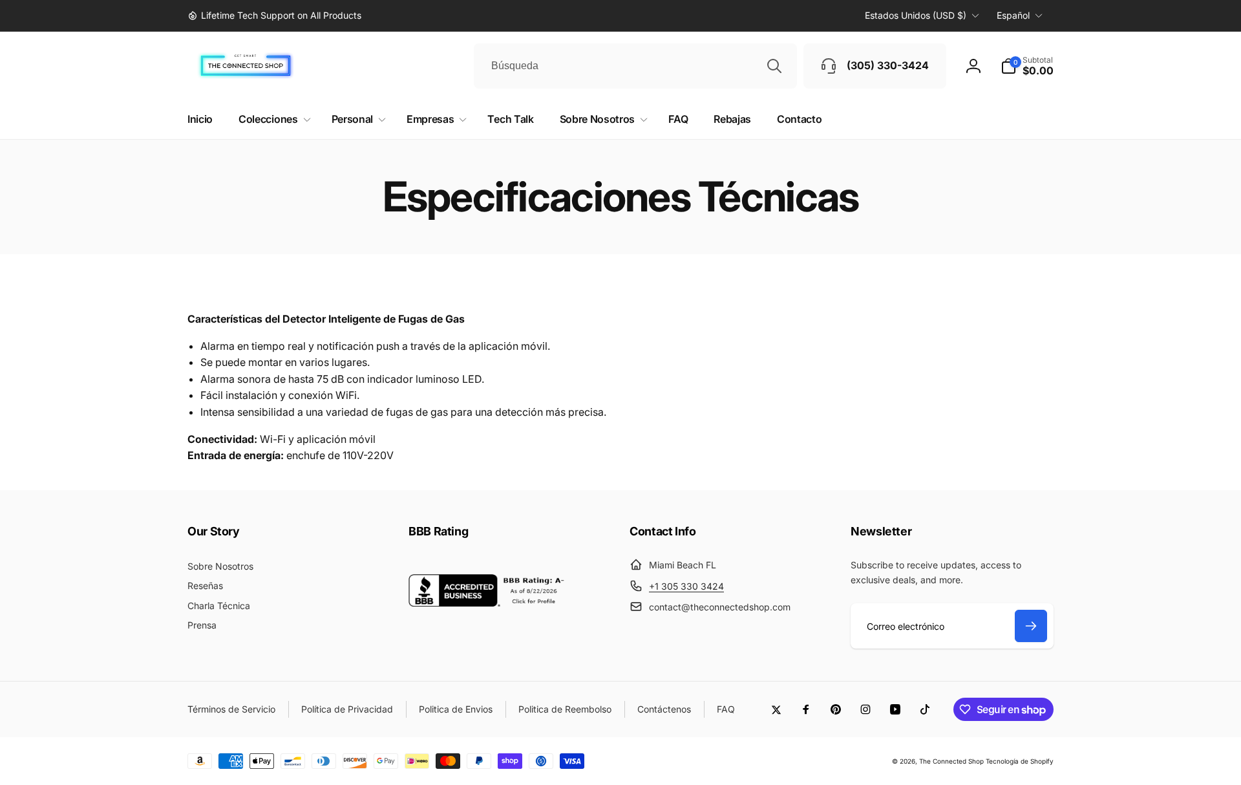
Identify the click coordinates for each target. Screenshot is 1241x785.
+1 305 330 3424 (686, 586)
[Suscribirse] (1031, 626)
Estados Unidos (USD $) (915, 15)
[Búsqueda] (774, 66)
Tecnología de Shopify (1020, 761)
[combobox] (635, 66)
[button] (1027, 66)
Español (1013, 15)
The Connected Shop (951, 761)
